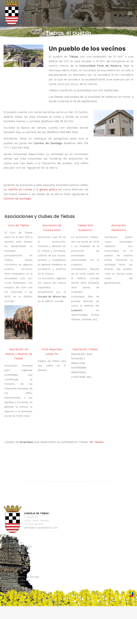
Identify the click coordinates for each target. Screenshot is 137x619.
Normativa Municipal (20, 546)
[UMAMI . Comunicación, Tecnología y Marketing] (131, 596)
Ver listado (96, 442)
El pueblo (14, 560)
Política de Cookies (14, 584)
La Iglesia (9, 573)
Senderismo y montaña (17, 580)
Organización (16, 542)
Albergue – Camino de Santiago (21, 576)
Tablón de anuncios (20, 553)
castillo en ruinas (20, 189)
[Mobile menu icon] (129, 13)
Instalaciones (16, 550)
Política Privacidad (14, 587)
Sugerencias (16, 557)
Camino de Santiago (17, 198)
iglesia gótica (48, 189)
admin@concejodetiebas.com (41, 527)
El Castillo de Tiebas (15, 569)
